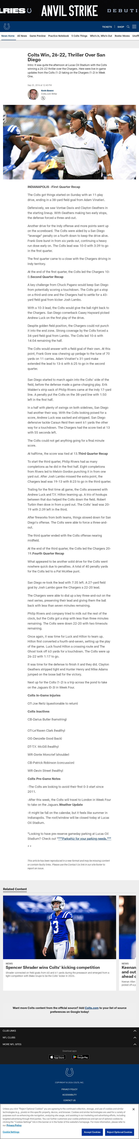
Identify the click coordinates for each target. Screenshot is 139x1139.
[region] (69, 1121)
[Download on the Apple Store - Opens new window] (57, 1057)
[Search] (128, 26)
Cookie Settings (11, 1132)
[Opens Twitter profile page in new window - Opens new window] (43, 98)
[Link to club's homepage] (7, 25)
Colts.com (92, 1007)
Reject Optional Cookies (119, 1132)
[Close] (133, 1109)
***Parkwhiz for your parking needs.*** (84, 838)
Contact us (69, 1100)
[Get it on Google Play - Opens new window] (80, 1059)
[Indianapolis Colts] (69, 1073)
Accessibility (69, 1094)
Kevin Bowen (47, 90)
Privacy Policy (69, 1089)
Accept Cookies (92, 1132)
